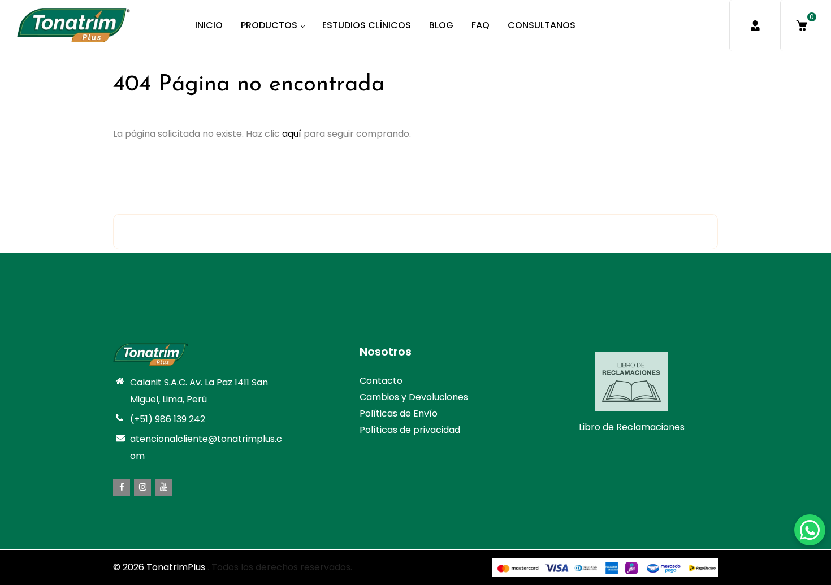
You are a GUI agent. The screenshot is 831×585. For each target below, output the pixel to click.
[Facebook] (121, 487)
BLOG (441, 25)
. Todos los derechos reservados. (279, 567)
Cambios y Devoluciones (414, 397)
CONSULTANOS (541, 25)
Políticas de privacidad (410, 429)
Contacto (381, 380)
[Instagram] (142, 487)
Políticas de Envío (399, 413)
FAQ (480, 25)
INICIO (209, 25)
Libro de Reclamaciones (632, 427)
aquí (291, 133)
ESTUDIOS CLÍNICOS (366, 25)
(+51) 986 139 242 (167, 419)
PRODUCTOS (270, 25)
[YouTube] (163, 487)
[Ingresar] (754, 25)
